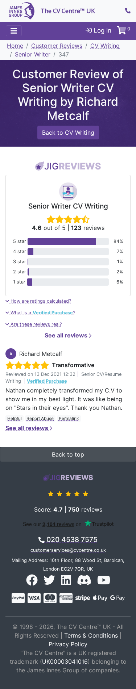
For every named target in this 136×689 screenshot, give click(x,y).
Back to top (68, 454)
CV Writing (105, 45)
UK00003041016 (65, 661)
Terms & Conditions (91, 635)
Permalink (69, 418)
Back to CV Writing (68, 132)
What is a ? (42, 312)
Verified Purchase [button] (47, 381)
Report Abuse (40, 418)
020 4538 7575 (71, 539)
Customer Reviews (56, 45)
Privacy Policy (68, 644)
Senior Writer (32, 54)
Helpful (14, 418)
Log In (101, 30)
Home (15, 45)
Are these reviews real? (35, 324)
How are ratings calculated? (40, 301)
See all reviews (67, 335)
